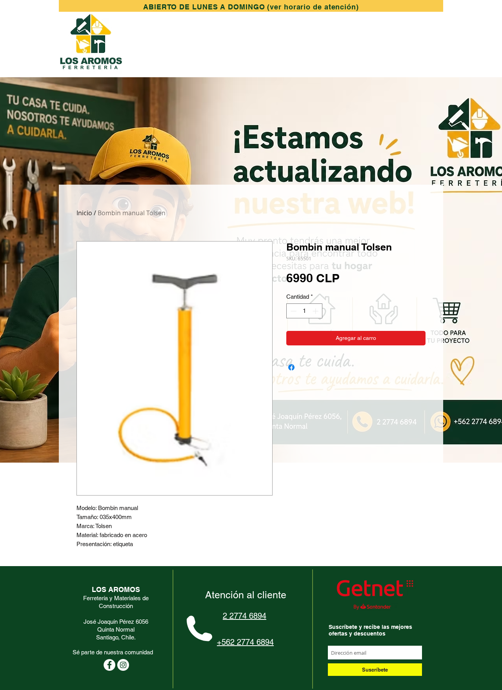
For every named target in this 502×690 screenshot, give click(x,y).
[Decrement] (292, 311)
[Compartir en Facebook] (291, 367)
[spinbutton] (304, 311)
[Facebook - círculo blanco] (109, 665)
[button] (251, 7)
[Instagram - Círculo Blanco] (123, 665)
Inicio (84, 213)
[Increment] (316, 311)
